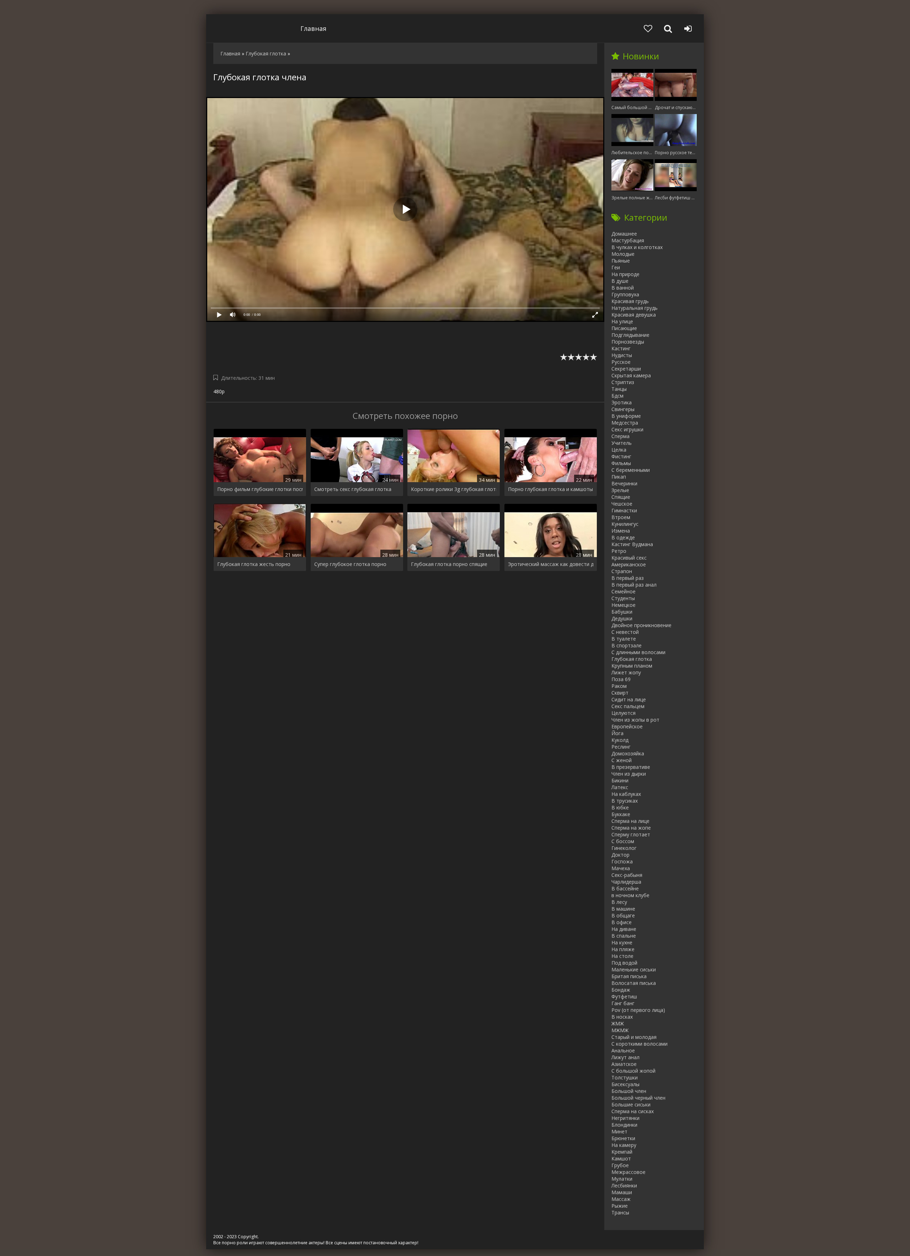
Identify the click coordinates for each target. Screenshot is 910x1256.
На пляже (623, 949)
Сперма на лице (630, 821)
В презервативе (630, 767)
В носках (622, 1016)
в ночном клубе (630, 895)
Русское (621, 362)
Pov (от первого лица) (638, 1010)
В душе (619, 280)
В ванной (622, 287)
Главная (313, 28)
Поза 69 (621, 679)
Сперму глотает (630, 834)
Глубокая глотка (631, 659)
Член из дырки (628, 773)
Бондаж (620, 989)
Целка (618, 449)
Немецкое (623, 605)
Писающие (624, 328)
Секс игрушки (627, 429)
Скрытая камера (631, 375)
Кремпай (621, 1151)
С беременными (630, 470)
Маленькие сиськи (633, 969)
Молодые (623, 253)
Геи (615, 267)
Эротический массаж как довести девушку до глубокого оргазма (550, 564)
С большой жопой (633, 1070)
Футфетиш (624, 996)
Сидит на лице (628, 699)
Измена (620, 530)
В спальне (623, 935)
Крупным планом (631, 665)
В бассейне (625, 888)
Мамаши (621, 1192)
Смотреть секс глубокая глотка (352, 489)
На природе (625, 274)
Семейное (623, 591)
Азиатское (624, 1064)
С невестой (625, 632)
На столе (622, 956)
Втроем (620, 517)
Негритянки (625, 1118)
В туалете (623, 638)
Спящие (620, 497)
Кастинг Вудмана (632, 544)
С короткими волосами (639, 1043)
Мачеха (620, 868)
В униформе (626, 416)
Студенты (623, 598)
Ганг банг (623, 1003)
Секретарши (626, 368)
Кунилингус (624, 524)
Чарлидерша (626, 881)
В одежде (623, 537)
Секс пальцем (627, 706)
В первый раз (627, 578)
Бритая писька (629, 976)
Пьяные (620, 260)
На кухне (621, 942)
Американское (628, 564)
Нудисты (621, 355)
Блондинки (624, 1124)
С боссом (622, 841)
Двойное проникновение (641, 625)
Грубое (620, 1165)
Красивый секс (629, 557)
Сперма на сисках (632, 1111)
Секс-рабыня (626, 875)
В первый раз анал (634, 584)
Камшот (621, 1158)
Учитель (621, 443)
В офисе (621, 922)
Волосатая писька (633, 983)
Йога (617, 733)
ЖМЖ (617, 1023)
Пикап (618, 476)
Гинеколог (624, 848)
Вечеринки (624, 483)
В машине (623, 908)
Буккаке (620, 814)
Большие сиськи (631, 1104)
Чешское (621, 503)
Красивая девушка (633, 314)
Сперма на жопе (631, 827)
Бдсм (617, 395)
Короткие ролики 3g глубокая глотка (453, 489)
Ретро (618, 551)
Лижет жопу (626, 672)
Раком (619, 686)
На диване (623, 929)
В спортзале (626, 645)
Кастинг (621, 348)
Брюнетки (623, 1138)
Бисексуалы (625, 1084)
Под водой (624, 962)
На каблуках (626, 794)
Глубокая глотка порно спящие (449, 564)
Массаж (621, 1199)
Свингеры (623, 409)
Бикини (619, 780)
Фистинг (621, 456)
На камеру (623, 1145)
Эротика (621, 402)
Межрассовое (628, 1172)
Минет (619, 1131)
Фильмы (621, 463)
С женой (621, 760)
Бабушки (621, 611)
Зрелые (620, 490)
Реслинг (621, 746)
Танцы (619, 389)
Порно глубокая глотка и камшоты (550, 489)
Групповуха (625, 294)
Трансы (620, 1212)
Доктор (620, 854)
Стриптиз (622, 382)
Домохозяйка (627, 753)
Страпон (621, 571)
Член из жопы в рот (635, 719)
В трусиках (624, 800)
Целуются (623, 713)
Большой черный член (638, 1097)
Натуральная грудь (634, 307)
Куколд (619, 740)
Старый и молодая (634, 1037)
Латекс (619, 787)
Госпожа (622, 861)
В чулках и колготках (637, 247)
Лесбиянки (624, 1185)
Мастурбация (627, 240)
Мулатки (621, 1178)
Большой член (628, 1091)
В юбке (620, 807)
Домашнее (624, 233)
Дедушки (621, 618)
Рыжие (619, 1205)
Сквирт (619, 692)
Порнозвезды (627, 341)
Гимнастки (624, 510)
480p (219, 391)
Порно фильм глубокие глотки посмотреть (260, 489)
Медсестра (624, 422)
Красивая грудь (630, 301)
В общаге (623, 915)
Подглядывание (630, 334)
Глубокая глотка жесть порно (253, 564)
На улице (622, 321)
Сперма (620, 436)
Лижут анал (625, 1057)
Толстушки (624, 1077)
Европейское (627, 726)
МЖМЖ (619, 1030)
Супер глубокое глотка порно (350, 564)
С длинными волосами (638, 652)
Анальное (623, 1050)
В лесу (619, 902)
